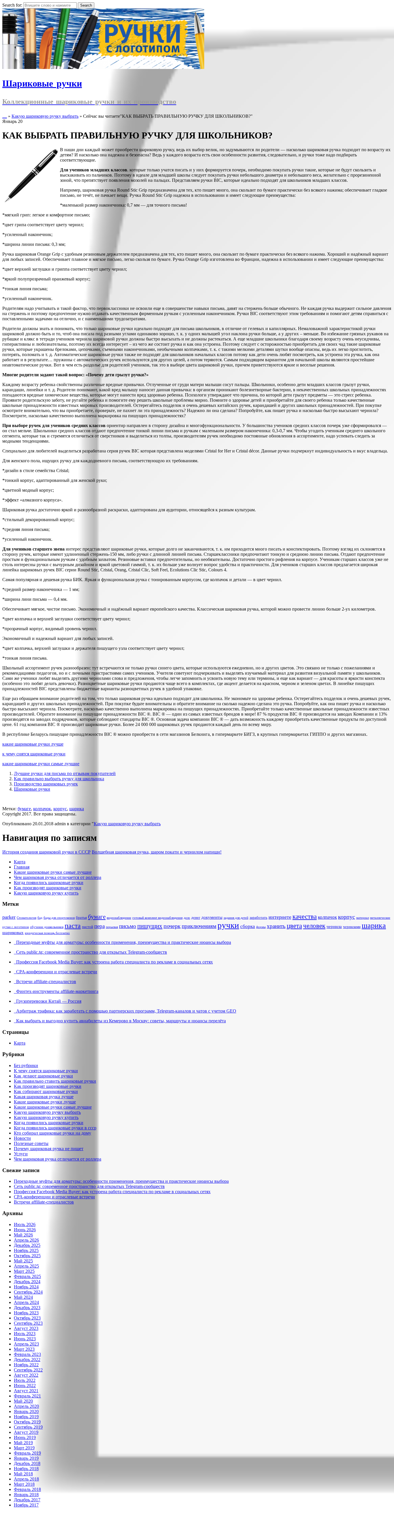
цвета (294, 925)
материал (362, 917)
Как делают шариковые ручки (43, 1075)
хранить (276, 926)
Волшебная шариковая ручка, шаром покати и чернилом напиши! (157, 851)
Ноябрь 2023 (26, 1312)
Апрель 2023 (26, 1343)
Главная (21, 867)
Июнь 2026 (25, 1229)
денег (195, 917)
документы (211, 917)
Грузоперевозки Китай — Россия (47, 1001)
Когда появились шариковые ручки (48, 882)
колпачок (42, 808)
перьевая (112, 927)
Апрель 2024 (26, 1302)
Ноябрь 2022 (26, 1364)
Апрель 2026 (26, 1240)
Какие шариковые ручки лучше (45, 1101)
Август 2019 (26, 1432)
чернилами (352, 927)
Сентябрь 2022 (28, 1369)
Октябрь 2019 (27, 1421)
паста (73, 925)
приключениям (199, 926)
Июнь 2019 (25, 1437)
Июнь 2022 (25, 1385)
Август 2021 (26, 1390)
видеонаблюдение (119, 917)
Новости (22, 1138)
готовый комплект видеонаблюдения (157, 917)
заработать (258, 917)
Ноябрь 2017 (26, 1504)
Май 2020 (23, 1401)
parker (9, 917)
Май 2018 (23, 1473)
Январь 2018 (26, 1494)
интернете (280, 917)
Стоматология (26, 917)
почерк (172, 926)
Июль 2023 (24, 1333)
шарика (76, 808)
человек (314, 925)
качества (304, 916)
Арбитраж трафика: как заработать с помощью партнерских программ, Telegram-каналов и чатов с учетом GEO (125, 1010)
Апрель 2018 (26, 1479)
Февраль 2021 (27, 1395)
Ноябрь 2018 (26, 1468)
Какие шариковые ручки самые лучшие (53, 872)
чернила (334, 926)
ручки (228, 925)
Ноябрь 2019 (26, 1416)
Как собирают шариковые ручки (46, 1091)
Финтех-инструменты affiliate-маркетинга (56, 991)
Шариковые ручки (32, 789)
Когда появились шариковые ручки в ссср (55, 1127)
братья (81, 917)
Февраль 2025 (27, 1276)
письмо (127, 926)
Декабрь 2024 (27, 1281)
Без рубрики (26, 1065)
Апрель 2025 (26, 1266)
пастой (87, 927)
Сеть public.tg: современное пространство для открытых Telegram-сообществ (90, 952)
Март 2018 (24, 1484)
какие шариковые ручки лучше (32, 744)
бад (39, 917)
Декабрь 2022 (27, 1359)
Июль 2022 (24, 1380)
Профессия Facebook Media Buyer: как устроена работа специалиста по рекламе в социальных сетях (113, 961)
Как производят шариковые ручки (47, 887)
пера (99, 926)
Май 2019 (23, 1442)
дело (187, 917)
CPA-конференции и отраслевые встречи (55, 971)
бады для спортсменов (59, 917)
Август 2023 (26, 1328)
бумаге (24, 808)
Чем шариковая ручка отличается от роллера (57, 877)
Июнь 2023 (25, 1338)
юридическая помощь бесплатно (47, 933)
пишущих (149, 926)
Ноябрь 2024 (26, 1286)
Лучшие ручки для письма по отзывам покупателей (65, 773)
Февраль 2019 (27, 1453)
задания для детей (236, 917)
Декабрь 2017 (27, 1499)
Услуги (21, 1153)
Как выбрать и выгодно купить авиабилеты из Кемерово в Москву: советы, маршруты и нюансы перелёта (120, 1020)
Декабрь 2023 (27, 1307)
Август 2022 (26, 1375)
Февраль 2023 (27, 1354)
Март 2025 (24, 1271)
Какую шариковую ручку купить (46, 892)
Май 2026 (23, 1234)
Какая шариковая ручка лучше (44, 1096)
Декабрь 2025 (27, 1245)
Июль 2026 (24, 1224)
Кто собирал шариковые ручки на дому (52, 1133)
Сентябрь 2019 (28, 1427)
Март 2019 (24, 1447)
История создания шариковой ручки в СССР (46, 851)
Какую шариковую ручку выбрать (45, 116)
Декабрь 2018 (27, 1463)
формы (261, 927)
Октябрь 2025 (27, 1255)
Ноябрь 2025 (26, 1250)
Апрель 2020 (26, 1406)
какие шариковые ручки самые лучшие (40, 763)
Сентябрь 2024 (28, 1292)
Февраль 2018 (27, 1489)
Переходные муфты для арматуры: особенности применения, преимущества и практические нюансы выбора (122, 942)
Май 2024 (23, 1297)
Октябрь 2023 (27, 1318)
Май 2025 (23, 1260)
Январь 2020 (26, 1411)
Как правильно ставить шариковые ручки (55, 1081)
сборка (247, 926)
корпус (60, 808)
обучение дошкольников (46, 927)
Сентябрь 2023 (28, 1323)
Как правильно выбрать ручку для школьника (59, 778)
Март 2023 (24, 1349)
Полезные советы (31, 1143)
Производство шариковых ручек (46, 783)
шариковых (13, 932)
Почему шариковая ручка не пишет (48, 1148)
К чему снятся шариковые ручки (46, 1070)
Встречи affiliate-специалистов (45, 981)
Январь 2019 (26, 1458)
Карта (19, 861)
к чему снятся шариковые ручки (33, 753)
